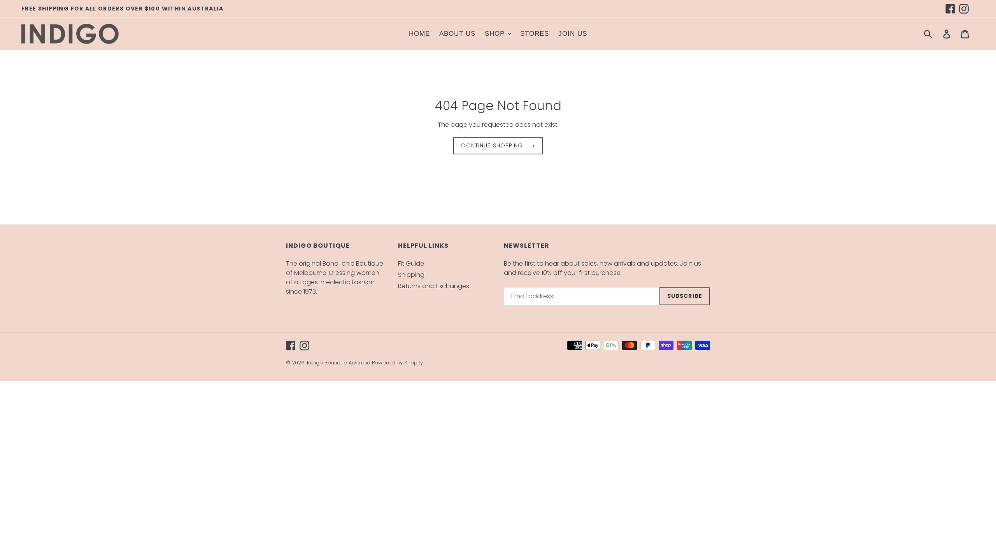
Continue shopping (492, 145)
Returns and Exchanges (433, 286)
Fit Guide (411, 263)
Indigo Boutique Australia (338, 362)
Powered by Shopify (397, 362)
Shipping (411, 274)
